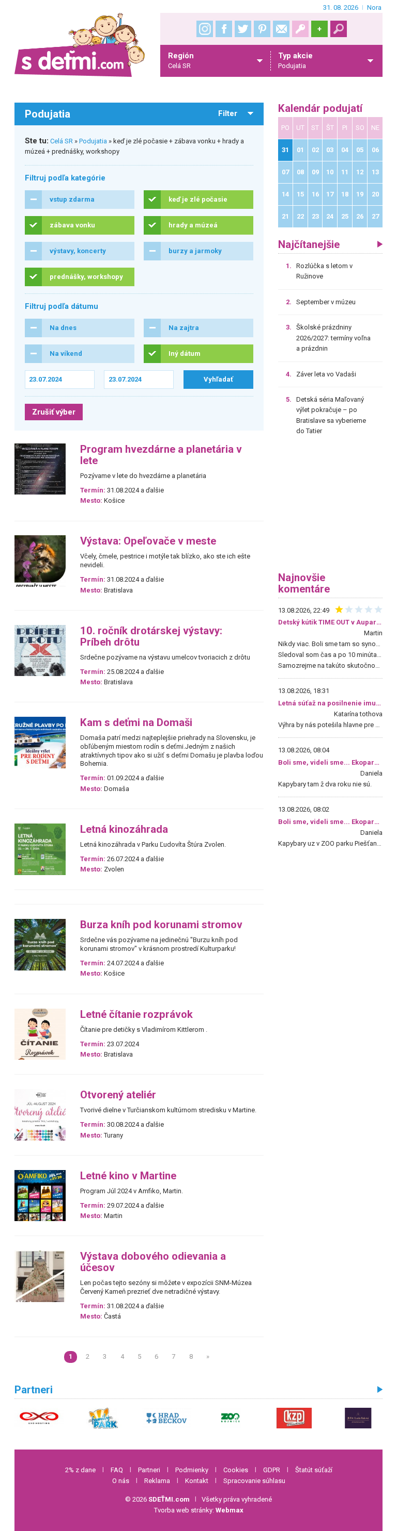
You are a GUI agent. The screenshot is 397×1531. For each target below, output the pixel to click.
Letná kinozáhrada (124, 829)
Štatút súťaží (313, 1470)
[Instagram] (204, 29)
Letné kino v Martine (128, 1176)
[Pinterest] (262, 29)
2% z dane (80, 1470)
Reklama (157, 1481)
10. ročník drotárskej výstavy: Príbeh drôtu (151, 636)
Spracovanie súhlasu (254, 1481)
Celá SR (61, 141)
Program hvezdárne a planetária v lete (161, 455)
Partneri (149, 1470)
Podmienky (191, 1470)
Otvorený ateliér (118, 1095)
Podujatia (93, 141)
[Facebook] (224, 29)
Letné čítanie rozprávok (136, 1014)
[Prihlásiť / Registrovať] (300, 29)
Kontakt (196, 1481)
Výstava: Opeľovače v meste (148, 541)
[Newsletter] (281, 29)
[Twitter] (243, 29)
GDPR (271, 1470)
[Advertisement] (330, 507)
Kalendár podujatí (320, 108)
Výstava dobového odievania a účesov (153, 1262)
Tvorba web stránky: (198, 1510)
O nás (120, 1481)
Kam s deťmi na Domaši (136, 723)
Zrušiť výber (53, 412)
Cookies (235, 1470)
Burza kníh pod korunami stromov (161, 925)
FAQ (117, 1470)
